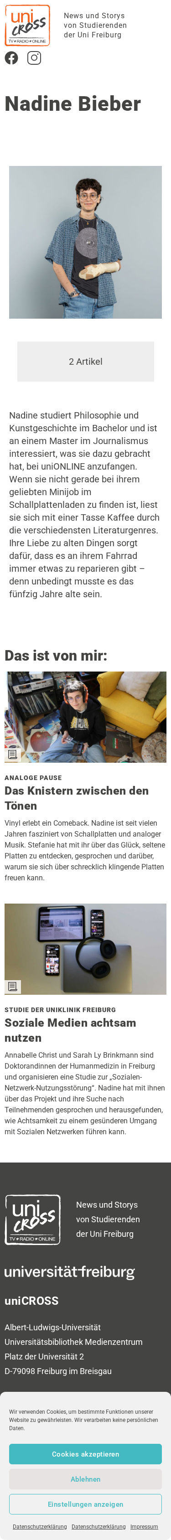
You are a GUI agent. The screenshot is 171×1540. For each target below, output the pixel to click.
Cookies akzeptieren (85, 1454)
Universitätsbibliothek (44, 1342)
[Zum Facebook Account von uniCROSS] (11, 58)
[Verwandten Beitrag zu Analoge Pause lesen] (85, 759)
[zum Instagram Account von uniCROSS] (34, 58)
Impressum (144, 1527)
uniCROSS (31, 1300)
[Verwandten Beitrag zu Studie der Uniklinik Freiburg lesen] (85, 991)
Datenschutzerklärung (40, 1527)
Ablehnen (86, 1479)
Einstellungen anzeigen (86, 1504)
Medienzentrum (114, 1342)
